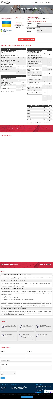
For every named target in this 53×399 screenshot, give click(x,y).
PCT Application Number (5, 360)
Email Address (29, 351)
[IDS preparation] (3, 335)
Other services (26, 334)
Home (32, 2)
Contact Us (3, 390)
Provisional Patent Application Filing (18, 386)
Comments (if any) (4, 364)
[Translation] (37, 326)
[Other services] (20, 335)
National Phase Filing (10, 325)
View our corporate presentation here (44, 335)
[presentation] (8, 373)
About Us (36, 2)
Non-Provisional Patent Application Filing (19, 387)
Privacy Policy (29, 397)
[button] (25, 254)
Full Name (3, 351)
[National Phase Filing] (3, 326)
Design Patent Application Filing (17, 388)
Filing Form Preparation (28, 325)
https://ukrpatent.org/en (6, 33)
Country (28, 355)
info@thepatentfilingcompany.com (42, 389)
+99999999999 (20, 27)
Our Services (3, 387)
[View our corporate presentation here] (37, 335)
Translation (43, 325)
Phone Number (4, 355)
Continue (23, 397)
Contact (49, 2)
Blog (46, 2)
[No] (51, 395)
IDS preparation (8, 334)
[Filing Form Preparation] (20, 326)
